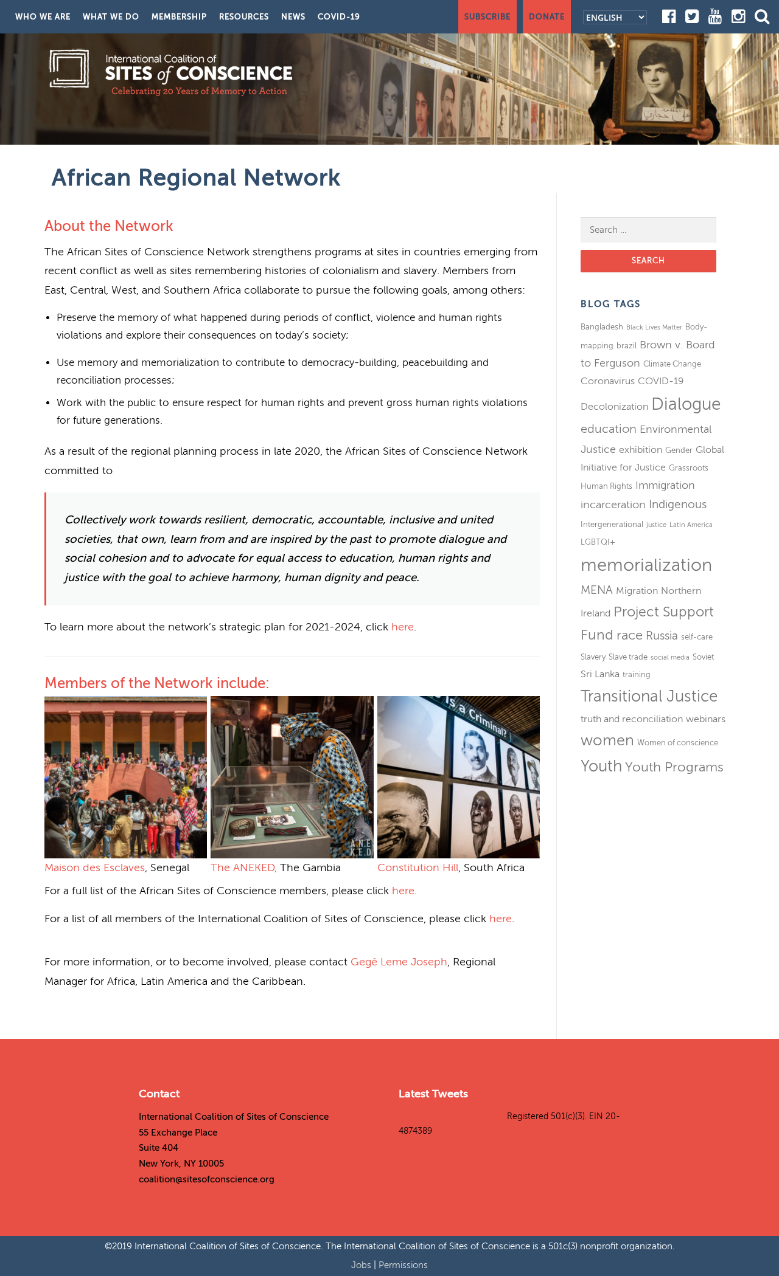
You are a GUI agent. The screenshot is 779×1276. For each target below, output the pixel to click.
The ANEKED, (244, 867)
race (630, 635)
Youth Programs (674, 767)
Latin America (691, 525)
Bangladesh (602, 326)
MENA (597, 590)
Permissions (403, 1265)
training (637, 674)
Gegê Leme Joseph (399, 962)
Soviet (703, 656)
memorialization (646, 565)
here (402, 627)
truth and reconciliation (632, 719)
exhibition (640, 449)
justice (656, 525)
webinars (705, 719)
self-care (697, 636)
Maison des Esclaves (94, 867)
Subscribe (487, 16)
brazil (627, 345)
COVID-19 (339, 16)
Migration (637, 590)
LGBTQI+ (598, 542)
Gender (679, 450)
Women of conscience (677, 742)
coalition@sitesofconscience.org (206, 1179)
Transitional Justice (649, 696)
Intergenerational (612, 524)
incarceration (613, 504)
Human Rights (606, 486)
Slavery (593, 656)
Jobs (362, 1265)
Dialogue (686, 404)
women (607, 740)
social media (670, 657)
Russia (662, 635)
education (609, 429)
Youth (601, 766)
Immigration (665, 485)
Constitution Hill (417, 867)
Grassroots (688, 467)
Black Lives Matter (654, 327)
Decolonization (614, 406)
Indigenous (678, 504)
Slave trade (628, 656)
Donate (547, 16)
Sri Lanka (600, 674)
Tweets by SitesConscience (452, 1116)
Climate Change (672, 363)
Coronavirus (608, 381)
